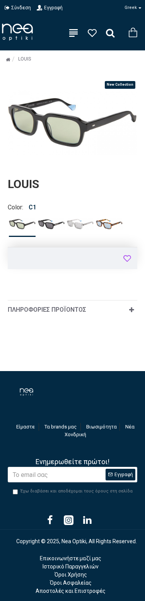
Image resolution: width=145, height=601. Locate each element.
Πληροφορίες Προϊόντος (47, 309)
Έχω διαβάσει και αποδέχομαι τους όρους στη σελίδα (76, 494)
